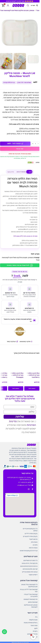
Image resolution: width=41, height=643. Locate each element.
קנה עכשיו (19, 149)
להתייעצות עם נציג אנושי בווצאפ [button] (18, 265)
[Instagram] (29, 489)
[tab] (30, 172)
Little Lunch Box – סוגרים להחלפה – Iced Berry (33, 375)
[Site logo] (18, 5)
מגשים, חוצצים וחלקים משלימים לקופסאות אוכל (17, 10)
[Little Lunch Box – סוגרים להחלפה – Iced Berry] (31, 363)
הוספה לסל (31, 388)
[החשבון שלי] (8, 5)
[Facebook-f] (32, 489)
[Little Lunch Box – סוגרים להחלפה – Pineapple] (15, 363)
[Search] (28, 5)
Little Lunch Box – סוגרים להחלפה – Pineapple (17, 375)
